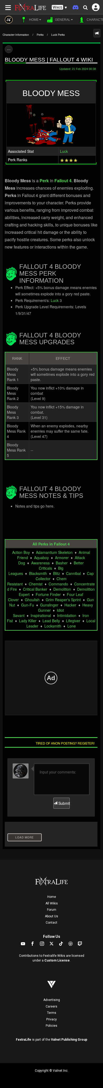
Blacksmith (38, 573)
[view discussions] (96, 33)
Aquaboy (41, 557)
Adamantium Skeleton (54, 552)
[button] (59, 7)
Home (51, 897)
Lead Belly (51, 620)
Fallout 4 (63, 181)
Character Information (16, 35)
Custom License (57, 960)
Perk (44, 181)
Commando (58, 583)
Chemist (36, 583)
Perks (40, 35)
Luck (64, 151)
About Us (51, 916)
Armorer (62, 557)
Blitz (56, 573)
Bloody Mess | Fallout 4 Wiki (49, 60)
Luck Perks (58, 35)
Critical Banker (35, 589)
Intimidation (66, 615)
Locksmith (52, 626)
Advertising (51, 1000)
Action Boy (21, 552)
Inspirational (41, 615)
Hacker (70, 605)
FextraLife (23, 1039)
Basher (62, 562)
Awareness (40, 562)
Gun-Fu (27, 605)
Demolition (62, 589)
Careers (51, 1006)
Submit (63, 803)
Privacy (51, 1019)
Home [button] (33, 20)
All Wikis (51, 903)
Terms (51, 1013)
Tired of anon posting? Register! (65, 743)
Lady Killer (27, 620)
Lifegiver (73, 620)
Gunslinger (49, 605)
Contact (51, 922)
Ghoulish (32, 599)
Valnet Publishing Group (69, 1039)
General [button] (62, 20)
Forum (51, 910)
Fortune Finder (48, 594)
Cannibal (73, 573)
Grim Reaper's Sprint (63, 599)
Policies (51, 1026)
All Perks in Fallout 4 (51, 543)
